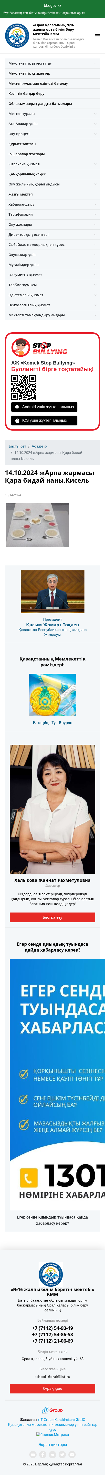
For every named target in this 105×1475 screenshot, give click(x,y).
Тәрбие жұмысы (23, 284)
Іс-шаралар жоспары (27, 154)
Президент (52, 619)
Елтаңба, (41, 722)
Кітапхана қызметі (24, 164)
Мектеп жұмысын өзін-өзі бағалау (38, 83)
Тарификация (21, 214)
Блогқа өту (52, 917)
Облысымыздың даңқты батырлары (40, 103)
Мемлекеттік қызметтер (29, 73)
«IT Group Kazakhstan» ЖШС (61, 1420)
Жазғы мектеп (21, 194)
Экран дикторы (52, 1444)
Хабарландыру (21, 204)
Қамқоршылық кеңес (27, 174)
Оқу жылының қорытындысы (34, 184)
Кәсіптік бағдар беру (26, 93)
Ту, (54, 722)
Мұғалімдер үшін (24, 264)
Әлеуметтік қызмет (25, 274)
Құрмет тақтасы (22, 143)
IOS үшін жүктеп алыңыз (44, 420)
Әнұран (65, 722)
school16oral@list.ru (52, 1376)
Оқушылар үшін (23, 254)
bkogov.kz (52, 5)
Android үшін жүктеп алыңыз (48, 407)
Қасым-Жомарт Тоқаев (52, 625)
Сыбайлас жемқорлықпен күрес (36, 244)
